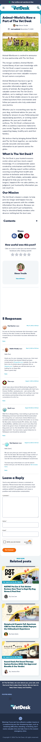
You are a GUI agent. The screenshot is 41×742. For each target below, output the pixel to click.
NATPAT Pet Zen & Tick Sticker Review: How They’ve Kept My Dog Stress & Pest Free (20, 589)
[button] (14, 235)
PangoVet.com (18, 362)
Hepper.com (8, 366)
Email (4, 530)
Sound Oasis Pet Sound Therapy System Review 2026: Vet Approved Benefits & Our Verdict (20, 664)
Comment (5, 495)
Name (4, 521)
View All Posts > (20, 278)
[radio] (12, 255)
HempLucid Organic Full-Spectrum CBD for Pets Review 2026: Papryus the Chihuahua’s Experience (20, 626)
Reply (3, 341)
